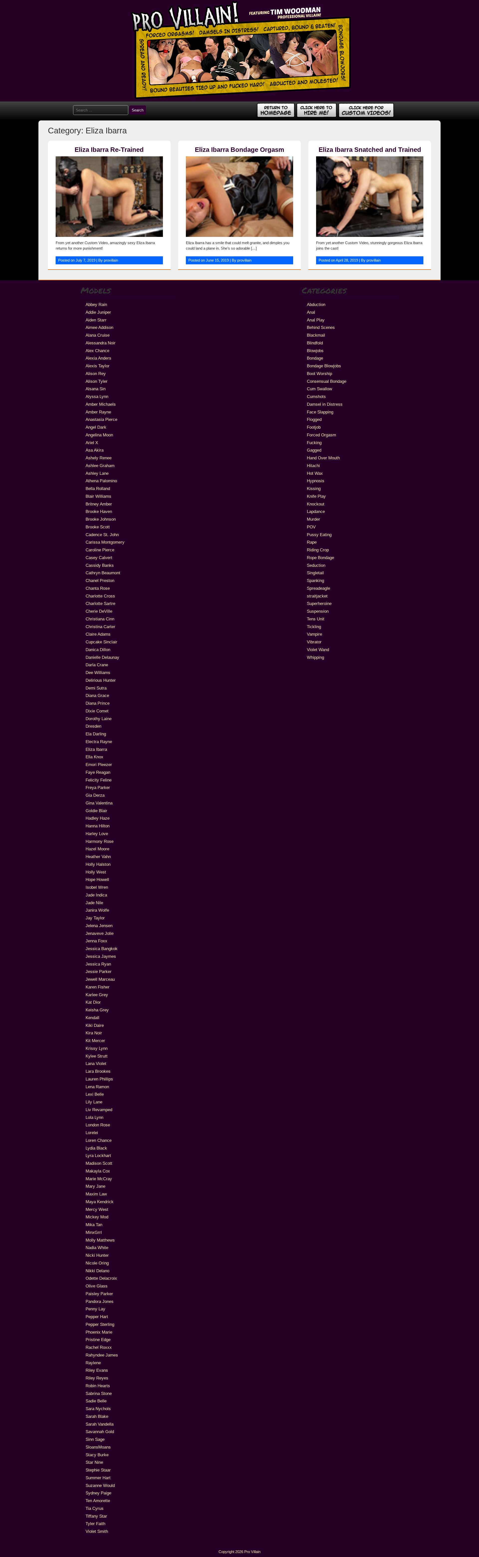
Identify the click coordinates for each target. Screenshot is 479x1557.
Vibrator (314, 642)
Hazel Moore (97, 849)
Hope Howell (97, 879)
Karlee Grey (97, 994)
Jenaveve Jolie (100, 933)
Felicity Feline (99, 780)
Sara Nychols (98, 1408)
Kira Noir (94, 1033)
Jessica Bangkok (102, 948)
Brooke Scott (98, 527)
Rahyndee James (102, 1355)
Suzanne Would (100, 1485)
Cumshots (316, 396)
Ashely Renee (99, 458)
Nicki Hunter (97, 1255)
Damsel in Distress (325, 404)
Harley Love (97, 833)
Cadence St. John (102, 534)
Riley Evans (97, 1370)
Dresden (93, 726)
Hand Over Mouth (323, 458)
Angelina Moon (99, 435)
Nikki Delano (97, 1270)
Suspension (318, 611)
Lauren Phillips (99, 1079)
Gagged (314, 450)
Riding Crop (318, 550)
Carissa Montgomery (105, 542)
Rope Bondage (320, 557)
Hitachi (313, 465)
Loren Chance (99, 1140)
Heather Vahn (98, 856)
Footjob (314, 427)
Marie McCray (99, 1178)
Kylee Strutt (97, 1056)
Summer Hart (98, 1477)
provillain (111, 260)
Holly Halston (98, 864)
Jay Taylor (95, 918)
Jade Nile (94, 902)
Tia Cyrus (95, 1508)
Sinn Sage (95, 1439)
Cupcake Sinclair (101, 642)
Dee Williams (98, 672)
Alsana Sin (96, 389)
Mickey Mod (97, 1217)
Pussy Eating (319, 534)
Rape (312, 542)
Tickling (314, 626)
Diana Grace (97, 695)
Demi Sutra (96, 688)
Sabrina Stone (99, 1393)
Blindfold (315, 343)
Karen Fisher (98, 987)
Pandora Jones (100, 1301)
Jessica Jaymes (101, 956)
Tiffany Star (96, 1516)
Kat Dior (93, 1002)
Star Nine (94, 1462)
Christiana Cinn (100, 619)
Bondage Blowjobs (324, 366)
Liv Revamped (99, 1109)
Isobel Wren (97, 887)
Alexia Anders (98, 358)
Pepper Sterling (100, 1324)
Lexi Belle (95, 1094)
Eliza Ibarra (96, 749)
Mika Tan (94, 1224)
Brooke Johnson (101, 519)
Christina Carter (100, 626)
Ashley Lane (97, 473)
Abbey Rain (96, 304)
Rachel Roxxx (99, 1347)
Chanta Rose (98, 588)
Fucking (314, 442)
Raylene (93, 1363)
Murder (313, 519)
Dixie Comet (97, 711)
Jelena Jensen (99, 925)
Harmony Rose (100, 841)
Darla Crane (97, 665)
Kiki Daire (95, 1025)
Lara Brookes (98, 1071)
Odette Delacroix (101, 1278)
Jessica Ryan (98, 964)
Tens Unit (315, 619)
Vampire (314, 634)
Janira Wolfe (97, 910)
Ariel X (92, 442)
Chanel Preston (100, 580)
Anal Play (316, 320)
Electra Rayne (99, 741)
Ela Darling (96, 734)
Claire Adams (98, 634)
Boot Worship (319, 373)
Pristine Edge (98, 1339)
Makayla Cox (98, 1171)
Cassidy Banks (100, 565)
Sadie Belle (96, 1401)
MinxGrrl (94, 1232)
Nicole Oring (97, 1263)
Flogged (314, 419)
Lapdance (316, 511)
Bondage (315, 358)
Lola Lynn (94, 1117)
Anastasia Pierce (101, 419)
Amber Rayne (98, 412)
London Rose (98, 1125)
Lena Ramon (97, 1086)
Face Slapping (320, 412)
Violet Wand (318, 649)
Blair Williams (98, 496)
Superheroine (319, 603)
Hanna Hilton (98, 826)
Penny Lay (95, 1309)
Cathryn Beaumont (103, 573)
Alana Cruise (98, 335)
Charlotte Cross (100, 596)
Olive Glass (97, 1286)
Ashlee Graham (100, 465)
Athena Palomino (101, 481)
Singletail (315, 573)
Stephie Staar (98, 1470)
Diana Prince (98, 703)
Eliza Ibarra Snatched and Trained (370, 149)
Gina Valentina (99, 803)
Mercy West (97, 1209)
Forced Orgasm (321, 435)
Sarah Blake (97, 1416)
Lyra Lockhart (98, 1155)
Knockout (315, 504)
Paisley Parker (99, 1293)
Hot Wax (315, 473)
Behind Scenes (321, 327)
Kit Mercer (95, 1040)
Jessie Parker (99, 971)
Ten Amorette (98, 1500)
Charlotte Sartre (100, 603)
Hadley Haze (98, 818)
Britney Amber (99, 504)
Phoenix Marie (99, 1332)
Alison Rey (96, 373)
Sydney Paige (98, 1493)
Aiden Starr (96, 320)
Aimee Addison (99, 327)
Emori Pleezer (99, 764)
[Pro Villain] (239, 98)
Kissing (314, 488)
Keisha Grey (97, 1010)
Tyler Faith (95, 1523)
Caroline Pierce (100, 550)
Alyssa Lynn (97, 396)
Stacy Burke (97, 1455)
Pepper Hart (97, 1316)
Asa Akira (95, 450)
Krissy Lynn (97, 1048)
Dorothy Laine (99, 718)
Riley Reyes (97, 1378)
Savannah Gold (100, 1431)
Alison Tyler (97, 381)
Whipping (315, 657)
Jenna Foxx (96, 941)
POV (311, 527)
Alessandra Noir (101, 343)
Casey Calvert (99, 557)
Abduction (316, 304)
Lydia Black (96, 1148)
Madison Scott (99, 1163)
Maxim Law (96, 1194)
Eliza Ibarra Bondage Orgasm (239, 149)
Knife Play (316, 496)
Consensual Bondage (326, 381)
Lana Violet (96, 1063)
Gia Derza (95, 795)
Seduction (316, 565)
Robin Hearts (98, 1385)
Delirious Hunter (101, 680)
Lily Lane (94, 1102)
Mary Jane (95, 1186)
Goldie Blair (96, 810)
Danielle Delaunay (102, 657)
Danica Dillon (98, 649)
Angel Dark (96, 427)
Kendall (92, 1017)
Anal (311, 312)
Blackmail (316, 335)
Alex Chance (97, 350)
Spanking (315, 580)
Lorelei (92, 1132)
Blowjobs (315, 350)
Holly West (96, 872)
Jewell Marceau (100, 979)
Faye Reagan (98, 772)
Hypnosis (315, 481)
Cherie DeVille (99, 611)
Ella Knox (94, 757)
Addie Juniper (98, 312)
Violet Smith (97, 1531)
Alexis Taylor (98, 366)
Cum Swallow (319, 389)
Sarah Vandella (100, 1424)
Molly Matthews (100, 1240)
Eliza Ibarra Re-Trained (109, 149)
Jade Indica (96, 895)
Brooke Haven (99, 511)
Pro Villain (252, 1552)
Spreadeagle (318, 588)
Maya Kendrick (100, 1201)
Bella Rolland (98, 488)
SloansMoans (98, 1447)
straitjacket (317, 596)
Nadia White (97, 1247)
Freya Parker (98, 787)
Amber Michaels (101, 404)
